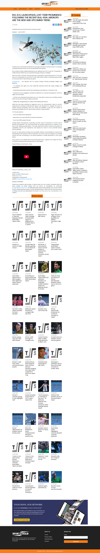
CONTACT (37, 9)
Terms (46, 534)
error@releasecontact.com (19, 187)
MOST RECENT (23, 9)
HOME (15, 9)
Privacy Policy (48, 537)
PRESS (30, 9)
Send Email (18, 175)
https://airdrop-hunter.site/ (24, 179)
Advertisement (49, 539)
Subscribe (76, 541)
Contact (47, 541)
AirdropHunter (16, 81)
